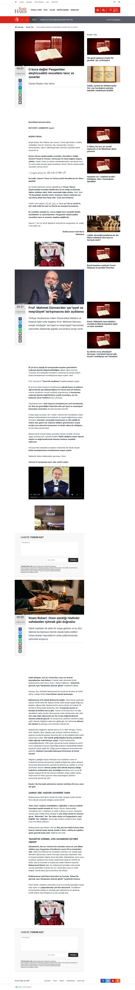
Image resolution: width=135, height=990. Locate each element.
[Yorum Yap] (20, 102)
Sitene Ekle (54, 2)
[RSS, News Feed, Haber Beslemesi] (117, 981)
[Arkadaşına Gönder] (20, 95)
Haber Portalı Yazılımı (24, 987)
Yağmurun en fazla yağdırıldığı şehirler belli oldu (56, 20)
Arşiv (47, 2)
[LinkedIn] (20, 87)
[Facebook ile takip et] (103, 981)
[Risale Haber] (21, 10)
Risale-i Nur (36, 10)
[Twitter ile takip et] (107, 981)
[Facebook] (20, 80)
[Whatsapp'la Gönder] (20, 91)
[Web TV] (114, 2)
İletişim (61, 981)
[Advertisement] (9, 58)
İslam (52, 10)
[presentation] (21, 20)
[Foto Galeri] (119, 2)
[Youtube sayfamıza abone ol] (112, 981)
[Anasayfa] (16, 2)
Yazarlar (21, 2)
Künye (55, 981)
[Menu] (97, 10)
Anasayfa (47, 981)
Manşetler (29, 2)
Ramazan (75, 10)
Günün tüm (113, 20)
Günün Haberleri (39, 2)
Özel (46, 10)
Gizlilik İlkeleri (71, 981)
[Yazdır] (20, 98)
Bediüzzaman (63, 10)
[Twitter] (20, 84)
